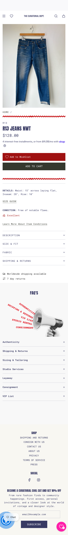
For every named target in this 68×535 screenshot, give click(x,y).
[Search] (56, 16)
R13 (5, 122)
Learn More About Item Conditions (25, 224)
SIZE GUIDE (10, 201)
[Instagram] (38, 480)
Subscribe (34, 524)
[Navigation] (4, 16)
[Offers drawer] (11, 16)
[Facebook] (29, 480)
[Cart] (63, 16)
